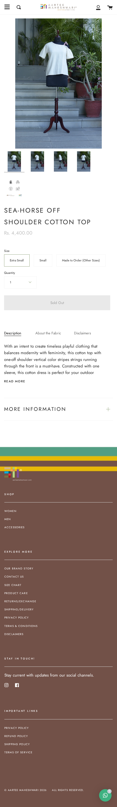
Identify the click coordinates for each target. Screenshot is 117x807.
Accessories (14, 527)
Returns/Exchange (20, 601)
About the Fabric (48, 333)
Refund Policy (16, 736)
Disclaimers (82, 333)
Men (7, 519)
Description (12, 333)
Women (10, 511)
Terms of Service (18, 752)
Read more (14, 381)
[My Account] (98, 7)
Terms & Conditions (21, 626)
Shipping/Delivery (19, 609)
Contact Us (14, 577)
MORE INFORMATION (35, 409)
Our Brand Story (18, 568)
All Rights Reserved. (68, 790)
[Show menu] (7, 7)
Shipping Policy (17, 744)
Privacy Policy (16, 618)
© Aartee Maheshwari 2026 (25, 790)
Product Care (16, 593)
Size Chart (12, 585)
